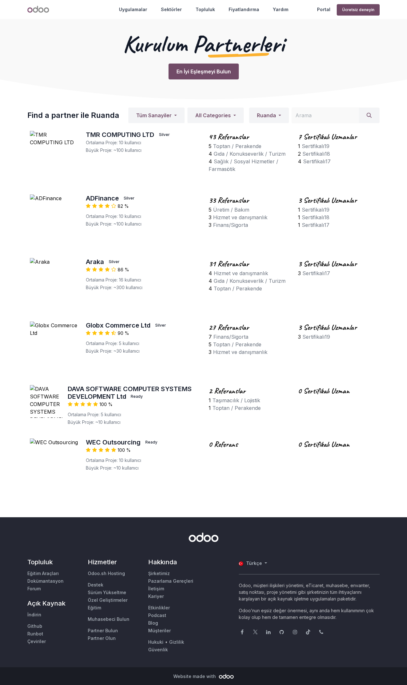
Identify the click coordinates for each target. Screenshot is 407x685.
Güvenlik (158, 649)
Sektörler (171, 9)
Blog (153, 623)
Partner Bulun (103, 630)
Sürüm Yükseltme (107, 592)
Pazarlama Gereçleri (170, 581)
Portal (323, 9)
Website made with (195, 676)
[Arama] (369, 115)
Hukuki (155, 642)
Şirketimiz (159, 573)
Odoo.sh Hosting (106, 573)
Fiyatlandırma (244, 9)
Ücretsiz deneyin (358, 9)
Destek (95, 584)
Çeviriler (36, 641)
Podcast (157, 615)
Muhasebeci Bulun (108, 619)
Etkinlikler (159, 607)
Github (34, 626)
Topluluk (205, 9)
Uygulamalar (133, 9)
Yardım (280, 9)
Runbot (35, 633)
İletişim (156, 588)
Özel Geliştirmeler (108, 600)
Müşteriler (159, 630)
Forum (34, 588)
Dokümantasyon (45, 581)
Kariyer (156, 596)
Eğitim (94, 607)
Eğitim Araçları (43, 573)
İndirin (34, 614)
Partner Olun (102, 638)
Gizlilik (176, 642)
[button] (156, 115)
